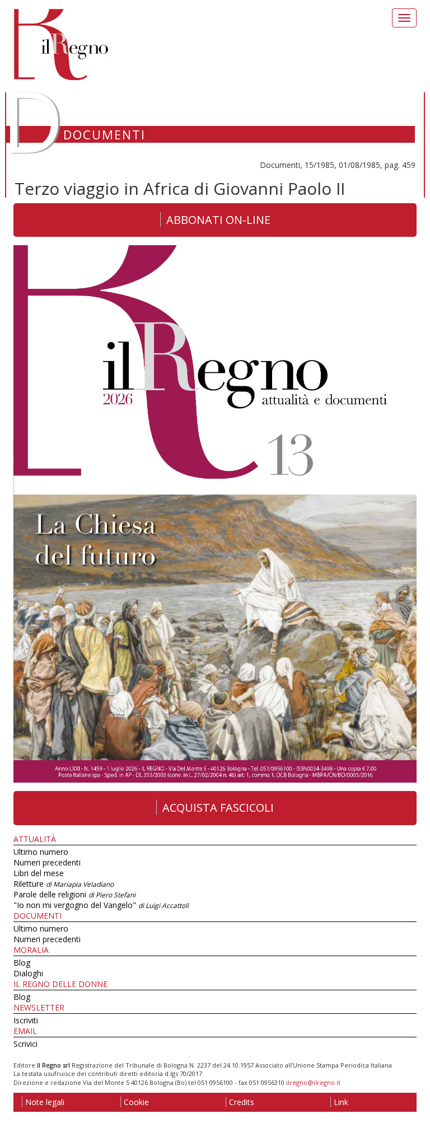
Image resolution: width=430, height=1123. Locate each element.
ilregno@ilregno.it (313, 1082)
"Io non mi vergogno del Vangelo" (101, 905)
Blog (21, 962)
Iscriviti (25, 1020)
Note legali (44, 1102)
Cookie (136, 1102)
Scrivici (25, 1043)
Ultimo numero (40, 851)
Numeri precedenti (47, 862)
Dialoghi (28, 973)
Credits (241, 1102)
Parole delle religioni (74, 894)
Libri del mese (38, 873)
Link (341, 1102)
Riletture (63, 883)
